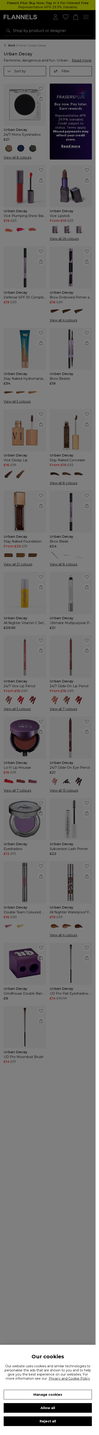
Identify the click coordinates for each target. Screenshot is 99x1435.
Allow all (48, 1408)
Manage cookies (47, 1395)
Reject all (48, 1421)
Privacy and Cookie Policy (69, 1378)
